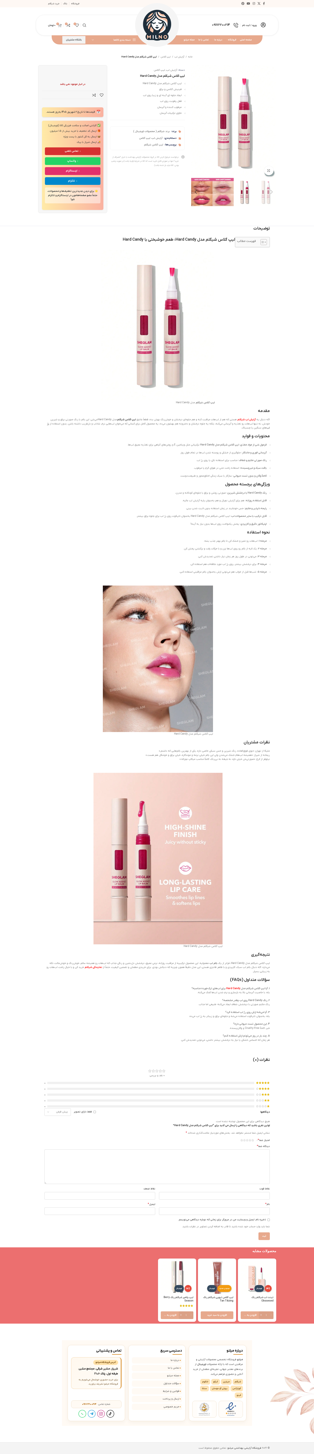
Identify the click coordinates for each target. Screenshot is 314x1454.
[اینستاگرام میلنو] (101, 1414)
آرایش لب (179, 56)
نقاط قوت (265, 1188)
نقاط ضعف (149, 1188)
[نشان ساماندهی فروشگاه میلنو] (204, 1409)
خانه (190, 56)
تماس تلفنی (71, 151)
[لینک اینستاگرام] (253, 4)
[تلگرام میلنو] (92, 1414)
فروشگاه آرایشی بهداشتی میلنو (244, 1448)
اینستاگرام (71, 171)
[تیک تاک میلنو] (110, 1414)
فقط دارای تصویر (83, 1111)
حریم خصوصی (171, 1406)
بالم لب (213, 963)
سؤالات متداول (171, 1383)
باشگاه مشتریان (74, 39)
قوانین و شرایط (171, 1391)
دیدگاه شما (263, 1146)
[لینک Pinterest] (242, 4)
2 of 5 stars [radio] (250, 1140)
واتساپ (71, 161)
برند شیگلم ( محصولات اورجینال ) (151, 131)
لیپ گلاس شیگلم (153, 144)
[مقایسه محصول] (94, 95)
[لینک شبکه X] (259, 4)
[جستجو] (84, 25)
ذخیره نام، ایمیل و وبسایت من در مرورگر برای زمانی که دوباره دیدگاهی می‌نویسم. (222, 1219)
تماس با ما (173, 1368)
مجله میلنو (173, 1375)
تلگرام (71, 181)
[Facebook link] (264, 4)
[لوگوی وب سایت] (157, 25)
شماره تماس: (96, 1404)
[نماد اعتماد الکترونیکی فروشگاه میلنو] (231, 1409)
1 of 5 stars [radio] (252, 1140)
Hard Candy (233, 988)
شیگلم (199, 402)
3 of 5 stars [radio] (247, 1140)
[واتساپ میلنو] (82, 1414)
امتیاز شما (264, 1140)
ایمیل (151, 1204)
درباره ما (175, 1360)
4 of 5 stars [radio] (244, 1140)
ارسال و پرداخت (171, 1399)
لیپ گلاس (166, 56)
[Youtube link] (248, 4)
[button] (271, 192)
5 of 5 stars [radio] (241, 1140)
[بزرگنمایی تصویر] (268, 170)
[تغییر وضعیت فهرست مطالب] (262, 242)
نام (267, 1204)
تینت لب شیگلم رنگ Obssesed (262, 1299)
